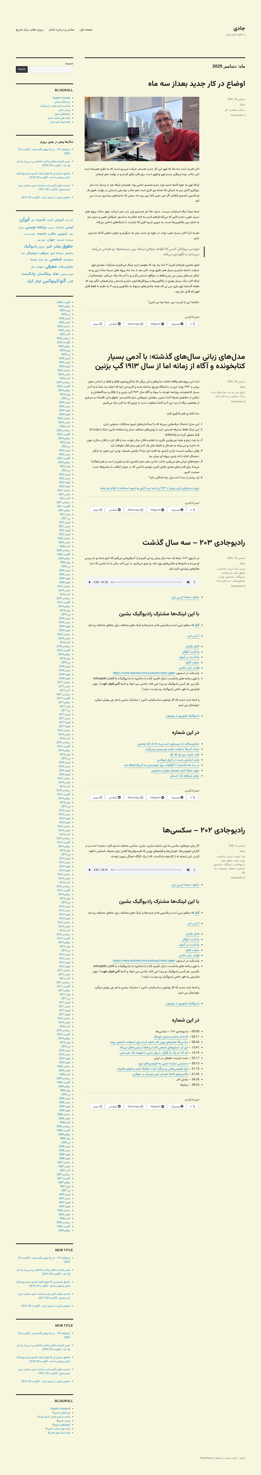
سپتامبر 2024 (63, 382)
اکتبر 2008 (65, 1122)
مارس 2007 (64, 1198)
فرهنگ (33, 260)
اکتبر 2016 (65, 738)
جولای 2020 (64, 558)
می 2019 (65, 614)
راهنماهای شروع (62, 114)
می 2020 (65, 566)
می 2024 (65, 398)
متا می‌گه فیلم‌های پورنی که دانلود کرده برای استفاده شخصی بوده (149, 1042)
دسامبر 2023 (63, 418)
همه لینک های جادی (60, 122)
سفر (23, 253)
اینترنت (60, 227)
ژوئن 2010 (65, 1042)
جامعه (41, 234)
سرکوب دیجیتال (237, 868)
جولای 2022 (64, 462)
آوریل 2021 (64, 522)
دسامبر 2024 (63, 370)
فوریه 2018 (64, 674)
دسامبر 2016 (63, 730)
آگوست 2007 (63, 1178)
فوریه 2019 (64, 626)
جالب (52, 234)
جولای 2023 (64, 438)
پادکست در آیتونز (189, 657)
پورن (242, 860)
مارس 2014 (64, 862)
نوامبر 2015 (64, 782)
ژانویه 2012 (64, 966)
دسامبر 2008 (63, 1114)
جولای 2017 (64, 702)
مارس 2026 (64, 322)
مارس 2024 (64, 406)
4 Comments (238, 115)
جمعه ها (69, 240)
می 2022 (65, 470)
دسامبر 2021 (63, 490)
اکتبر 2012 (65, 930)
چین (236, 860)
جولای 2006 (64, 1231)
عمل (40, 260)
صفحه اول (86, 29)
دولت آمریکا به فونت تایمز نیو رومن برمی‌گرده (172, 749)
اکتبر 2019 (65, 594)
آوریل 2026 (64, 318)
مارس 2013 (64, 910)
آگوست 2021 (63, 506)
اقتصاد (50, 220)
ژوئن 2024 (65, 394)
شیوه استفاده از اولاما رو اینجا (118, 488)
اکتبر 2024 (65, 378)
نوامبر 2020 (64, 542)
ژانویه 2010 (64, 1062)
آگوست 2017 (63, 698)
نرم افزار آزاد (222, 396)
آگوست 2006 (63, 1226)
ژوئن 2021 (65, 514)
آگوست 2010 (63, 1034)
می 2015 (65, 806)
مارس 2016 (64, 766)
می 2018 (65, 662)
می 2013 (65, 902)
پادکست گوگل (190, 652)
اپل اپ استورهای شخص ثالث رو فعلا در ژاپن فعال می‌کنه (154, 1047)
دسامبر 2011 (63, 970)
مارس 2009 (64, 1102)
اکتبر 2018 (65, 642)
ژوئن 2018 (65, 658)
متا (215, 868)
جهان (51, 239)
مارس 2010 (64, 1054)
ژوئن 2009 (65, 1090)
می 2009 (65, 1094)
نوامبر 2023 (64, 422)
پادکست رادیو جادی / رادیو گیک (55, 106)
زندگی (242, 109)
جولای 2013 (64, 894)
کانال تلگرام (192, 646)
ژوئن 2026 (65, 310)
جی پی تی (233, 392)
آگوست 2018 (63, 650)
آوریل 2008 (64, 1146)
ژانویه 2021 (64, 534)
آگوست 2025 (63, 342)
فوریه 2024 (64, 410)
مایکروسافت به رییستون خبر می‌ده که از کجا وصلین (168, 744)
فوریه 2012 (64, 962)
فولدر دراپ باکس (189, 668)
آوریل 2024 (64, 402)
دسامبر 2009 (63, 1066)
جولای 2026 (64, 306)
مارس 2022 (64, 478)
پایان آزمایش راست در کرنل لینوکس (178, 760)
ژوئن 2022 (65, 466)
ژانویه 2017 (64, 726)
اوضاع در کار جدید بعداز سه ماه (196, 84)
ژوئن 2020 (65, 562)
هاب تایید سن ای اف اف (184, 754)
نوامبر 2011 (64, 974)
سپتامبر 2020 (63, 550)
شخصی (233, 109)
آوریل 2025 (64, 358)
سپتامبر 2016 (63, 742)
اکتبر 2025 (65, 334)
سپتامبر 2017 (63, 694)
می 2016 (65, 758)
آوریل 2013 (64, 906)
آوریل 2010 (64, 1050)
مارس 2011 (64, 1006)
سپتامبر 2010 (63, 1030)
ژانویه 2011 (64, 1014)
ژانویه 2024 (64, 414)
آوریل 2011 (64, 1002)
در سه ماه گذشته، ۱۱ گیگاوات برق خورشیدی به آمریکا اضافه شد (161, 765)
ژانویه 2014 (64, 870)
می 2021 (65, 518)
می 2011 (65, 998)
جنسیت (60, 240)
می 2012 (65, 950)
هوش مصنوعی (66, 274)
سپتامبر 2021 (63, 502)
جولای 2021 (64, 510)
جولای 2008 (64, 1134)
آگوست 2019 (63, 602)
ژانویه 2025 (64, 366)
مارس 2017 (64, 718)
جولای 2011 (64, 990)
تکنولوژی (62, 234)
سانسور (230, 576)
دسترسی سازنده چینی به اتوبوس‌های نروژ (163, 1063)
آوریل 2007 (64, 1194)
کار (226, 109)
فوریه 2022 (64, 482)
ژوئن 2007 (65, 1186)
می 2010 (65, 1046)
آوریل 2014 (64, 858)
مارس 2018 (64, 670)
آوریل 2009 (64, 1098)
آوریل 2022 (64, 474)
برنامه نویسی (35, 227)
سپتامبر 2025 (63, 338)
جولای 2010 (64, 1038)
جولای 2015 (64, 798)
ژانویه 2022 (64, 486)
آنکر (197, 625)
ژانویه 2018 (64, 678)
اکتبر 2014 (65, 834)
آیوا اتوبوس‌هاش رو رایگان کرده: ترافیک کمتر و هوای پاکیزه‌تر (152, 1069)
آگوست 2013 (63, 890)
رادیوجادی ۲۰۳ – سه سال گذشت (193, 543)
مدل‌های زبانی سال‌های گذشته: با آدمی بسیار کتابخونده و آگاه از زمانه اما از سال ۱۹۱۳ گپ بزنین (170, 361)
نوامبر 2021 (64, 494)
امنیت (237, 856)
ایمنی (69, 227)
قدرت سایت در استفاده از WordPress (218, 1458)
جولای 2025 (64, 346)
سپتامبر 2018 (63, 646)
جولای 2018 (64, 654)
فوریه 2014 (64, 866)
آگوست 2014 (63, 842)
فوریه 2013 (64, 914)
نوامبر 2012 (64, 926)
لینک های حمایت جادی (59, 118)
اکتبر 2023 (65, 426)
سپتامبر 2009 (63, 1078)
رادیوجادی (227, 572)
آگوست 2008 (63, 1130)
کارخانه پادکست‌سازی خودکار (171, 1037)
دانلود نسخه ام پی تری (185, 597)
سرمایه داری (57, 253)
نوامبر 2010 (64, 1022)
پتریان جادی (64, 110)
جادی (239, 28)
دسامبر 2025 (63, 326)
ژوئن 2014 (65, 850)
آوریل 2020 (64, 570)
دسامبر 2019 (63, 586)
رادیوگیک (240, 576)
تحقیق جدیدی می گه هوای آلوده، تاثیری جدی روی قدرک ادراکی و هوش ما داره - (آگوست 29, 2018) (43, 175)
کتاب (70, 281)
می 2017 (65, 710)
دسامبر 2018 (63, 634)
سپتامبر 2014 (63, 838)
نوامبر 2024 (64, 374)
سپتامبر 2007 (63, 1174)
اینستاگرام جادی (62, 102)
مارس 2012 (64, 958)
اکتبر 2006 (65, 1218)
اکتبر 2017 (65, 690)
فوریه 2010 (64, 1058)
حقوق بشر (239, 572)
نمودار (40, 267)
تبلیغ (21, 227)
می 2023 (65, 446)
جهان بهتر (41, 240)
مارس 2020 (64, 574)
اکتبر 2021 (65, 498)
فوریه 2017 (64, 722)
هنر (33, 267)
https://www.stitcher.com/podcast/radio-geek (144, 673)
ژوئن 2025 (65, 350)
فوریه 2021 (64, 530)
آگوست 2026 (63, 302)
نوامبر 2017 (64, 686)
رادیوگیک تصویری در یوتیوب (182, 716)
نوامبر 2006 (64, 1214)
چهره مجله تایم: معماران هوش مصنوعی (175, 770)
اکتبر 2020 (65, 546)
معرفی (234, 396)
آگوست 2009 (63, 1082)
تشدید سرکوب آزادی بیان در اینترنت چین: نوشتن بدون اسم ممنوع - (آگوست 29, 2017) (44, 187)
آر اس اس (193, 636)
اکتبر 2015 (65, 786)
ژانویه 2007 (64, 1206)
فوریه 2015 (64, 818)
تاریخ (242, 392)
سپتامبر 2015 (63, 790)
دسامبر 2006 (63, 1210)
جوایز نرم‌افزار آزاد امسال (184, 776)
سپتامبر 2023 (63, 430)
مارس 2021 (64, 526)
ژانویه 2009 (64, 1110)
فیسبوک (223, 868)
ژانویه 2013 (64, 918)
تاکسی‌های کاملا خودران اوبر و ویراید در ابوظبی (160, 1074)
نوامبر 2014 (64, 830)
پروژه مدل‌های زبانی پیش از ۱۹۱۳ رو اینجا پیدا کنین (169, 488)
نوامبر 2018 (64, 638)
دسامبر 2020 (63, 538)
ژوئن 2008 (65, 1138)
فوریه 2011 (64, 1010)
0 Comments (238, 401)
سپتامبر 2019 (63, 598)
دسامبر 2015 (63, 778)
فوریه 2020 (64, 578)
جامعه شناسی (30, 234)
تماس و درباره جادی (61, 29)
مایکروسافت (238, 580)
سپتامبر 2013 (63, 886)
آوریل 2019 (64, 618)
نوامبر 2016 (64, 734)
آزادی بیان (69, 220)
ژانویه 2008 (64, 1158)
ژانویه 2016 (64, 774)
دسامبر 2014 (63, 826)
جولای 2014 (64, 846)
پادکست (221, 568)
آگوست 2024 (63, 386)
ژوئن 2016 (65, 754)
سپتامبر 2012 (63, 934)
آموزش (59, 219)
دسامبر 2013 (63, 874)
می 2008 (65, 1142)
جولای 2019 (64, 606)
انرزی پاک (240, 568)
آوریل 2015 (64, 810)
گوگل (38, 281)
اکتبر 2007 (65, 1170)
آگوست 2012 (63, 938)
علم (46, 260)
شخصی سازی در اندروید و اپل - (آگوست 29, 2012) (45, 197)
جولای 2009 (64, 1086)
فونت (221, 576)
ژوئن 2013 (65, 898)
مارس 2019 (64, 622)
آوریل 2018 (64, 666)
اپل (243, 856)
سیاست (68, 259)
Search (69, 64)
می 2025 (65, 354)
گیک (30, 281)
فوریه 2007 (64, 1202)
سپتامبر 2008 (63, 1126)
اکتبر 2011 (65, 978)
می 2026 (65, 314)
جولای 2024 (64, 390)
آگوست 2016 (63, 746)
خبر (49, 246)
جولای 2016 (64, 750)
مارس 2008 (64, 1150)
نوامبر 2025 (64, 330)
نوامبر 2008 (64, 1118)
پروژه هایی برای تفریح (29, 29)
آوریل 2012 (64, 954)
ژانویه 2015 (64, 822)
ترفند (71, 234)
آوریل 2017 (64, 714)
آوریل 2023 (64, 450)
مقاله (242, 104)
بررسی (51, 228)
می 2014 (65, 854)
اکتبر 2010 (65, 1026)
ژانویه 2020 (64, 582)
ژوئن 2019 (65, 610)
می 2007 (65, 1190)
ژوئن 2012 (65, 946)
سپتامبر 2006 (63, 1222)
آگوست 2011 (63, 986)
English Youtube (61, 98)
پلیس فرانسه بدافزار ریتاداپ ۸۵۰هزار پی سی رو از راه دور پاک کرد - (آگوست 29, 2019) (43, 163)
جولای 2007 (64, 1182)
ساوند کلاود (192, 662)
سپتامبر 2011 (63, 982)
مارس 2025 (64, 362)
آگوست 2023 (63, 434)
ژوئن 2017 (65, 706)
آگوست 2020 (63, 554)
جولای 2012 (64, 942)
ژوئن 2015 (65, 802)
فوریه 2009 (64, 1106)
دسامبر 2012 (63, 922)
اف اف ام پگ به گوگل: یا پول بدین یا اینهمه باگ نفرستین (154, 1053)
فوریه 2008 (64, 1154)
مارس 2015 (64, 814)
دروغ (42, 247)
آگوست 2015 (63, 794)
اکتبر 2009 (65, 1074)
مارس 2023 (64, 454)
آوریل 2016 (64, 762)
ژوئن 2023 (65, 442)
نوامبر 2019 (64, 590)
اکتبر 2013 (65, 882)
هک (243, 872)
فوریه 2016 (64, 770)
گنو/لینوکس (54, 281)
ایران (230, 568)
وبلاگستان (44, 274)
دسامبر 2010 (63, 1018)
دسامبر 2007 (63, 1162)
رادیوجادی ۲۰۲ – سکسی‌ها (204, 830)
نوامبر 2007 (64, 1166)
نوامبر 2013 (64, 878)
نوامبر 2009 (64, 1070)
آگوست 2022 (63, 458)
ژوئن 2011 (65, 994)
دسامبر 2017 (63, 682)
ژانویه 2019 (64, 630)
